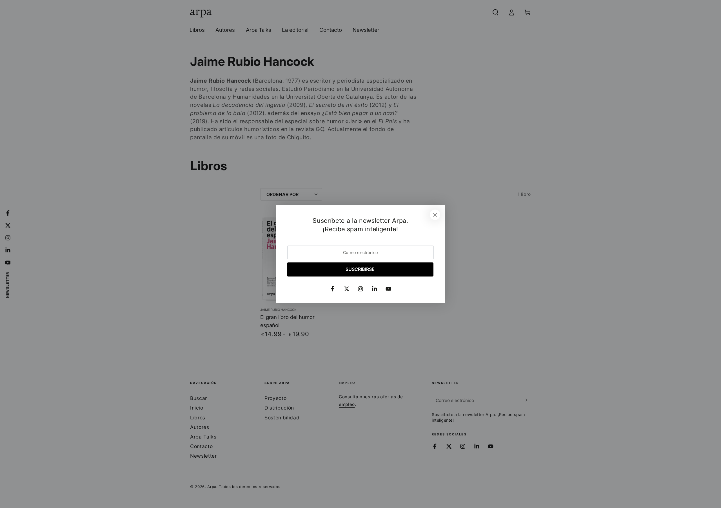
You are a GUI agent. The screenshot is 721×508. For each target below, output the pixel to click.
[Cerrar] (435, 215)
